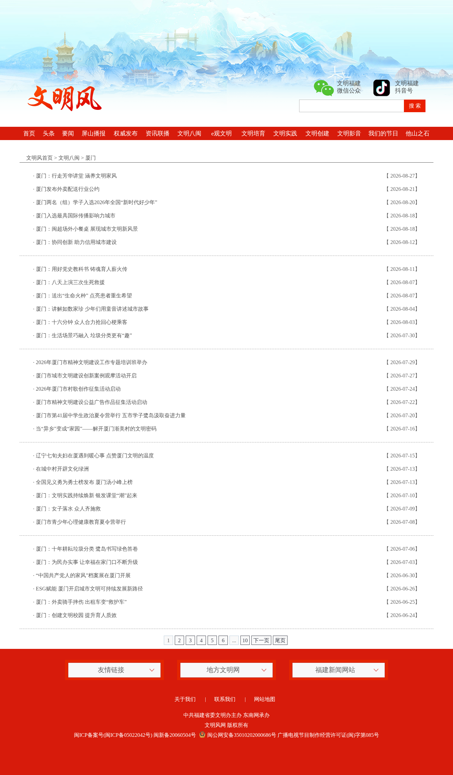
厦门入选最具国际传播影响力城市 (75, 215)
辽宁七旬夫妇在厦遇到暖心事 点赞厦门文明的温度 (95, 455)
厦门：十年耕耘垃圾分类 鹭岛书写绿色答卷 (87, 549)
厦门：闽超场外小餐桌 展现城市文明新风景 (87, 229)
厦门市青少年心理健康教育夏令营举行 (81, 522)
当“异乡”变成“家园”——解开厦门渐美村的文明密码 (96, 428)
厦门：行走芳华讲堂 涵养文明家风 (76, 176)
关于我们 (185, 699)
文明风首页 (39, 158)
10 (245, 640)
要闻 (68, 133)
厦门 (90, 158)
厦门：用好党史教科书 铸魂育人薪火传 (81, 269)
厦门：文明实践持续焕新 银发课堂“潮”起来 (86, 495)
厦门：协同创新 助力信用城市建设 (76, 242)
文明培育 (253, 133)
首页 (29, 133)
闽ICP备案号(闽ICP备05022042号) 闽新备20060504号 (135, 735)
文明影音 (349, 133)
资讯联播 (157, 133)
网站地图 (264, 699)
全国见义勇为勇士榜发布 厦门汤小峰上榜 (84, 482)
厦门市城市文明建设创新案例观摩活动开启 (86, 375)
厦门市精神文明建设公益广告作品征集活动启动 (91, 402)
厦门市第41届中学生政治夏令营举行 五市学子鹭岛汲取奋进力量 (111, 415)
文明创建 (317, 133)
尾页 (280, 640)
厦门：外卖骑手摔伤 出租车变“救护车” (81, 602)
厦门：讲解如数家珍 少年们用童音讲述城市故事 (92, 309)
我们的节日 (383, 133)
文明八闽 (189, 133)
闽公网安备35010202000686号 (241, 735)
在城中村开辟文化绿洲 (62, 469)
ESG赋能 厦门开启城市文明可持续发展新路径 (89, 588)
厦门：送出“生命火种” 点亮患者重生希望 (84, 295)
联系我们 (224, 699)
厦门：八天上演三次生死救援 (70, 282)
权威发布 (126, 133)
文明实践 (285, 133)
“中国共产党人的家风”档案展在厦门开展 (83, 575)
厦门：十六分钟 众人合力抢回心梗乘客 (81, 322)
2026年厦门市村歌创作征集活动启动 (78, 389)
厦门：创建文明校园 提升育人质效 (76, 615)
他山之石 (417, 133)
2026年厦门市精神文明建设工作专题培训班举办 (91, 362)
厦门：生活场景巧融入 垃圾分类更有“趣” (84, 335)
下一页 (261, 640)
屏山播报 (93, 133)
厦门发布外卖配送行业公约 (67, 189)
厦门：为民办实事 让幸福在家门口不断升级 (87, 562)
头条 (49, 133)
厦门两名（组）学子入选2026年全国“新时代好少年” (96, 202)
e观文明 (221, 133)
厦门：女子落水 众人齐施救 (68, 508)
